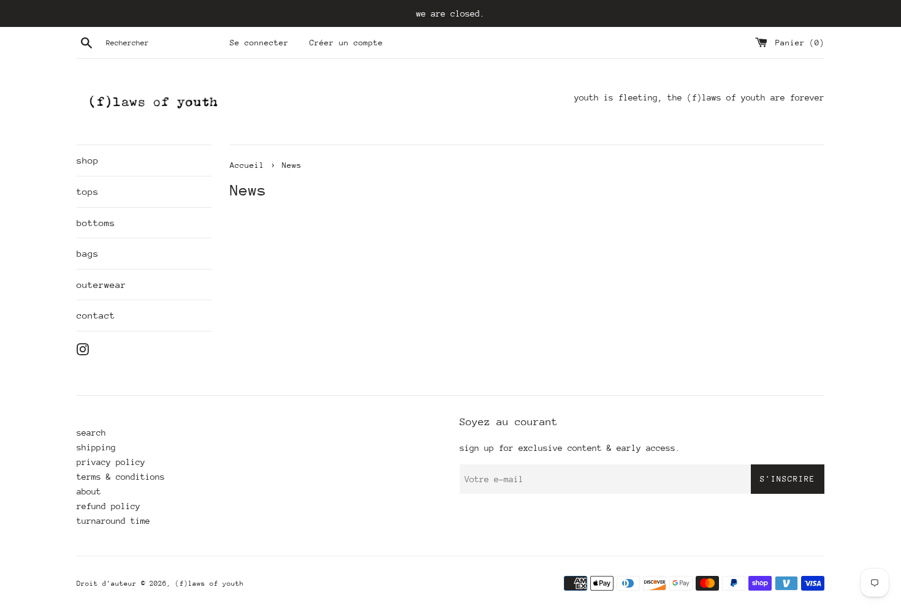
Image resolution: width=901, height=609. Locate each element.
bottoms (96, 223)
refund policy (108, 506)
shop (88, 160)
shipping (96, 447)
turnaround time (113, 521)
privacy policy (111, 462)
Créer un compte (346, 42)
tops (88, 191)
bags (88, 253)
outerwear (101, 284)
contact (96, 315)
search (91, 432)
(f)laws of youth (209, 584)
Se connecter (259, 42)
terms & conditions (121, 477)
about (89, 491)
